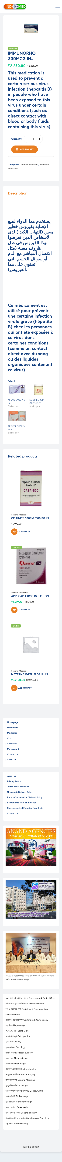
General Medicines (29, 164)
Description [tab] (17, 193)
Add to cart (27, 149)
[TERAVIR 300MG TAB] (17, 416)
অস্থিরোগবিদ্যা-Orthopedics (18, 1036)
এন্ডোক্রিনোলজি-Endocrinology (19, 1101)
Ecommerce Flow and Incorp (21, 802)
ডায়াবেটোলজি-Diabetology (17, 1096)
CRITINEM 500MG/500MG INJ (30, 518)
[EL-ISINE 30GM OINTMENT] (38, 389)
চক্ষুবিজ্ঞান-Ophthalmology (17, 1123)
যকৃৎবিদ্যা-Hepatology (15, 1025)
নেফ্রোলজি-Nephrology (16, 1063)
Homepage (12, 722)
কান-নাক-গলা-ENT (13, 1014)
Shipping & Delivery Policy (20, 792)
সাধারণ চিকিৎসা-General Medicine (20, 1080)
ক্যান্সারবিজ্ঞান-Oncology (15, 1047)
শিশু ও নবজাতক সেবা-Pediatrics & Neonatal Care (27, 1009)
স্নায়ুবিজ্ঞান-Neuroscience (17, 1058)
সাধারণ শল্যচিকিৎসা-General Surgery (21, 1112)
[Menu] (57, 6)
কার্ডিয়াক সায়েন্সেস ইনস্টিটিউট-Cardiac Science (25, 1003)
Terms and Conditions (18, 786)
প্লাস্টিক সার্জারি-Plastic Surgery (19, 1052)
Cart (9, 738)
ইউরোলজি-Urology (13, 1041)
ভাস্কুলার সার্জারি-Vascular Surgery (20, 1074)
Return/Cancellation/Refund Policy (24, 797)
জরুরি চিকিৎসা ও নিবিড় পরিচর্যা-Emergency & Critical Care (30, 998)
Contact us (12, 754)
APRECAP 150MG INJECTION (30, 596)
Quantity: (16, 138)
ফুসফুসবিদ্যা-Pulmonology (17, 1085)
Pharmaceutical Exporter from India (25, 808)
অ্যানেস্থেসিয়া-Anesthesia (17, 1107)
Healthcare (12, 727)
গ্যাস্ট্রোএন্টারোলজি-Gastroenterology (22, 1069)
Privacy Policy (14, 781)
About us (11, 759)
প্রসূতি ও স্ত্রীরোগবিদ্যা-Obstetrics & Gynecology (27, 1020)
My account (13, 749)
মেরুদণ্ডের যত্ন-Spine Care (17, 1030)
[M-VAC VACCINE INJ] (17, 389)
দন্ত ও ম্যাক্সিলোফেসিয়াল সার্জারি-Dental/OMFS (24, 1090)
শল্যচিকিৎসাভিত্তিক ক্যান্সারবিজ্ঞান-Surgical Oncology (27, 1118)
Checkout (12, 743)
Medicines (12, 733)
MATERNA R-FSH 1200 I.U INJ (30, 674)
